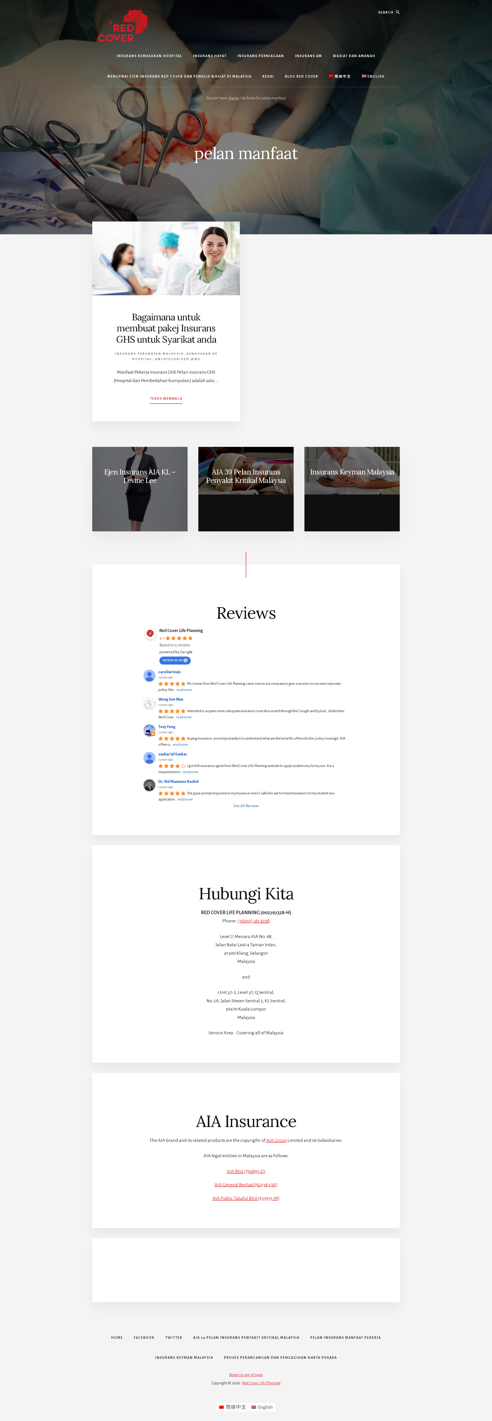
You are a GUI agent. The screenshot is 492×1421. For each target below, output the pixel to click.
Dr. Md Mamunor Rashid (178, 782)
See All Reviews (246, 806)
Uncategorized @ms (177, 359)
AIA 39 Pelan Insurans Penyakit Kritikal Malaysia (246, 476)
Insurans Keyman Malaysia (352, 472)
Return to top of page (246, 1375)
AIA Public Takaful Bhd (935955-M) (246, 1198)
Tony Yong (167, 727)
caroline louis (169, 672)
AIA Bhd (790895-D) (246, 1171)
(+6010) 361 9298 (254, 920)
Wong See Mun (170, 699)
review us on (172, 660)
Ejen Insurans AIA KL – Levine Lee (140, 476)
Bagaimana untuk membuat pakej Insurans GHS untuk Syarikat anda (166, 328)
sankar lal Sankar (172, 754)
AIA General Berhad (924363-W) (246, 1184)
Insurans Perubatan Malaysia (149, 353)
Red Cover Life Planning (181, 630)
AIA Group (276, 1140)
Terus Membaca (166, 400)
